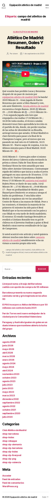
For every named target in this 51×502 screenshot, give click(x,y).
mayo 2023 (8, 392)
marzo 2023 (8, 395)
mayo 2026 (8, 349)
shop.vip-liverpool (11, 455)
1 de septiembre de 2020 (33, 53)
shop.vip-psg (9, 459)
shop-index (8, 437)
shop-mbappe (9, 441)
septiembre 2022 (11, 402)
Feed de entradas (11, 479)
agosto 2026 (8, 342)
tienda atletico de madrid (35, 106)
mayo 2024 (8, 367)
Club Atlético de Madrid (25, 32)
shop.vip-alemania (12, 444)
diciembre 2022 (10, 399)
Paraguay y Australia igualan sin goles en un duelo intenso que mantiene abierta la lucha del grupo (24, 325)
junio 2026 (7, 345)
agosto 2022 (8, 406)
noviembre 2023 (10, 374)
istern (15, 53)
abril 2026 (7, 352)
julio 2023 (7, 385)
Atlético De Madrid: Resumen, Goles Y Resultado (25, 42)
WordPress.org (10, 486)
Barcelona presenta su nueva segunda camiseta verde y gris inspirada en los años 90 (24, 295)
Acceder (6, 475)
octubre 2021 (9, 410)
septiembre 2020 (11, 413)
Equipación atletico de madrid (25, 5)
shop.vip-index (10, 451)
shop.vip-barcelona (12, 448)
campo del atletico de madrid (18, 250)
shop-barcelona (10, 434)
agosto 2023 (8, 381)
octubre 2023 (9, 377)
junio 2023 (7, 388)
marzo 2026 (8, 356)
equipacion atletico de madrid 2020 (20, 97)
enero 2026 (8, 360)
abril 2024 (7, 370)
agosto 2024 (8, 363)
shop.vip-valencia (11, 462)
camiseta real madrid (36, 180)
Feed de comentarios (13, 483)
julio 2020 (7, 417)
